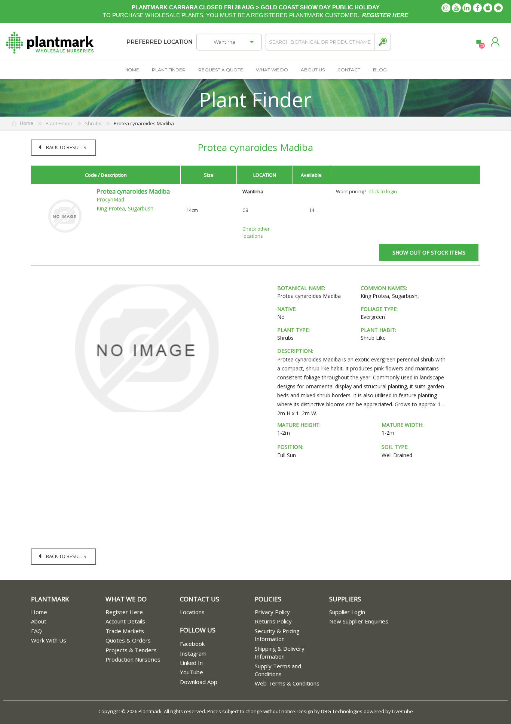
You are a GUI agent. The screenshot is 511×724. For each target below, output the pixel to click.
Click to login (383, 191)
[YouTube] (456, 7)
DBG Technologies (341, 711)
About (38, 621)
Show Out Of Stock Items (428, 252)
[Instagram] (445, 7)
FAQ (36, 631)
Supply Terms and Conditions (278, 670)
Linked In (191, 662)
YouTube (191, 672)
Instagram (193, 653)
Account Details (125, 621)
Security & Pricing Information (277, 635)
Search (382, 42)
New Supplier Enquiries (358, 621)
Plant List (478, 42)
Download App (198, 682)
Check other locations (256, 232)
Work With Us (48, 640)
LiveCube (402, 711)
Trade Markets (124, 631)
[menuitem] (68, 612)
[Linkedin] (466, 7)
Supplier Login (347, 612)
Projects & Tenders (131, 650)
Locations (192, 612)
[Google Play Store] (498, 7)
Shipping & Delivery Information (280, 652)
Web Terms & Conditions (287, 683)
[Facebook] (477, 7)
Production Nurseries (132, 659)
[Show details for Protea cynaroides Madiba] (65, 215)
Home (39, 612)
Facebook (192, 643)
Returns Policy (273, 621)
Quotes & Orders (128, 640)
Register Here (124, 612)
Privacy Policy (272, 612)
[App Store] (487, 7)
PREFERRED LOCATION (159, 41)
